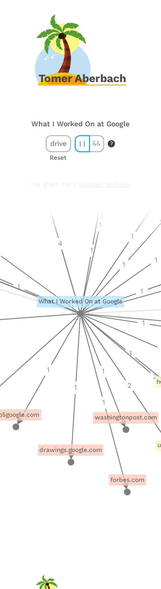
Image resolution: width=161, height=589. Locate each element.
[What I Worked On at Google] (80, 314)
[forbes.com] (127, 492)
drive (58, 143)
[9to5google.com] (16, 426)
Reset (58, 158)
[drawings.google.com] (71, 462)
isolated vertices (104, 184)
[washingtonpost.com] (126, 429)
